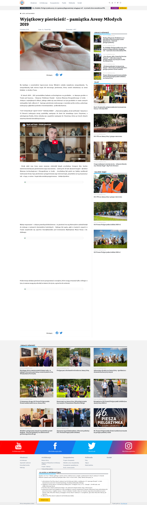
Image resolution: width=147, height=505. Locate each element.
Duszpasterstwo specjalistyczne (70, 465)
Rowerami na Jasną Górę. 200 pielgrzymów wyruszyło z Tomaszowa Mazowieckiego (72, 402)
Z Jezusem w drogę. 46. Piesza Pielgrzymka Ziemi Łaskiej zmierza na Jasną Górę (34, 402)
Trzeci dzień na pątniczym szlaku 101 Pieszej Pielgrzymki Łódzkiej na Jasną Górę (115, 76)
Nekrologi (22, 467)
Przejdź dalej (44, 500)
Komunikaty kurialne (25, 465)
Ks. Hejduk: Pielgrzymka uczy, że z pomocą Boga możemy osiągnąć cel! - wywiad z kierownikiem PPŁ (68, 8)
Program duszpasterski (68, 460)
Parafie (64, 3)
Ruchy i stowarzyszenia (68, 467)
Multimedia (72, 3)
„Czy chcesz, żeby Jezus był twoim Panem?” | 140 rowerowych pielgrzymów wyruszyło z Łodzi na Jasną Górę (114, 58)
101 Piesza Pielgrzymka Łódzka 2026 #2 (107, 224)
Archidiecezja (43, 3)
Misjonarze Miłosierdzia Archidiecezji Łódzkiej (51, 463)
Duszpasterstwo (54, 3)
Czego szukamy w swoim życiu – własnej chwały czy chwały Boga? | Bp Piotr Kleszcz (110, 165)
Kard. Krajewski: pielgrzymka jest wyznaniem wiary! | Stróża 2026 (110, 108)
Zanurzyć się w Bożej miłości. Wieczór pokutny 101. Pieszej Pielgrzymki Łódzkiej (73, 431)
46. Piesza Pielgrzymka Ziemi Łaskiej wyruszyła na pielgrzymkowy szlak (110, 431)
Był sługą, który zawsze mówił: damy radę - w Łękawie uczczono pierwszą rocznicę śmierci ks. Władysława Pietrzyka (36, 372)
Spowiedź (115, 8)
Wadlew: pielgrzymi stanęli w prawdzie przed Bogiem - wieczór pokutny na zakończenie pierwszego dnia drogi (36, 432)
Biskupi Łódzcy (45, 460)
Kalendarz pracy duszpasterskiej (71, 463)
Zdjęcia (87, 463)
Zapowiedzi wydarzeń (25, 463)
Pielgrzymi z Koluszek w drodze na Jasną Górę (73, 370)
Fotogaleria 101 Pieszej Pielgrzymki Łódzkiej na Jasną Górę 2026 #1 (110, 402)
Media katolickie (89, 465)
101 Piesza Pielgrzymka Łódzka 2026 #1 (107, 252)
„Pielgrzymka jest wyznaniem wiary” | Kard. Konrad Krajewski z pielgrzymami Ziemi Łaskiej (115, 67)
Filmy (86, 460)
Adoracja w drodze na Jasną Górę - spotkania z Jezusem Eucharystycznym (110, 371)
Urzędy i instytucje (46, 466)
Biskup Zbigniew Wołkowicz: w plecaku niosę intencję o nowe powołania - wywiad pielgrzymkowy (114, 40)
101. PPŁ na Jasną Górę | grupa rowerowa (108, 136)
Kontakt (80, 3)
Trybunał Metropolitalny (47, 469)
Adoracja (123, 8)
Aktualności (33, 3)
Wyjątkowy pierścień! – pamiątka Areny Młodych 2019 (71, 21)
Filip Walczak (124, 503)
